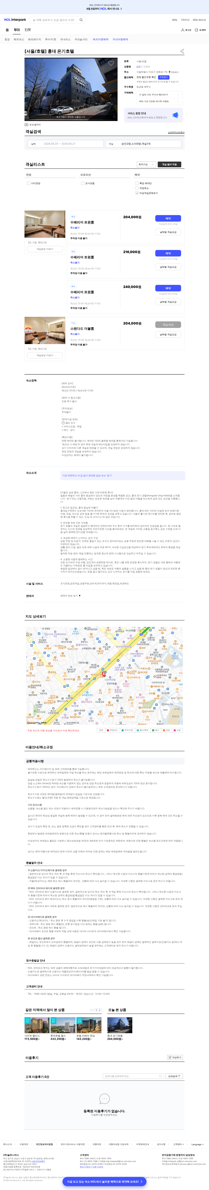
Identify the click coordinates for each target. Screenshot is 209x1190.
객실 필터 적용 (169, 164)
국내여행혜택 (120, 39)
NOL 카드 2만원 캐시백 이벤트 (154, 101)
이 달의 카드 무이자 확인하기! (153, 94)
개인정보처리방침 (44, 1144)
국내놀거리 (81, 39)
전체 (101, 730)
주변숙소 (114, 730)
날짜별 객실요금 (168, 232)
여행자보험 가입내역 (119, 1144)
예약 (168, 218)
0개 (138, 66)
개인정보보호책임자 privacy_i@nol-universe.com (184, 1164)
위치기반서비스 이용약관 (73, 1144)
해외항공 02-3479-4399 (91, 1164)
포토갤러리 (35, 124)
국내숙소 (65, 39)
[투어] (16, 30)
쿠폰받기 (164, 77)
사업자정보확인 (38, 1161)
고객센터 (177, 1144)
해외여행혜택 (101, 39)
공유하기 (182, 51)
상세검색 (172, 1076)
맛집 (168, 730)
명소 (157, 730)
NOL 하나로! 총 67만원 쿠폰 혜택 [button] (52, 20)
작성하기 (176, 1057)
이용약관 (24, 1144)
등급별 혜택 (143, 86)
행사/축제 (144, 730)
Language (196, 1144)
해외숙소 (19, 39)
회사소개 (7, 1144)
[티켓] (28, 30)
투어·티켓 (50, 39)
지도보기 (175, 72)
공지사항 (161, 1144)
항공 (7, 39)
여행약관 (97, 1144)
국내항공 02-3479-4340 (115, 1164)
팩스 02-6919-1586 (88, 1161)
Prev (96, 1010)
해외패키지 (34, 39)
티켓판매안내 (142, 1144)
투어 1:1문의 (85, 1167)
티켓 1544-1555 (104, 1158)
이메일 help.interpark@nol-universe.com (117, 1161)
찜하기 (111, 63)
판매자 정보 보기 (69, 595)
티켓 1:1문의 (97, 1167)
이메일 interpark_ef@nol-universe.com (179, 1161)
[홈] (7, 30)
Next (100, 1010)
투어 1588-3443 (87, 1158)
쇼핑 (179, 730)
